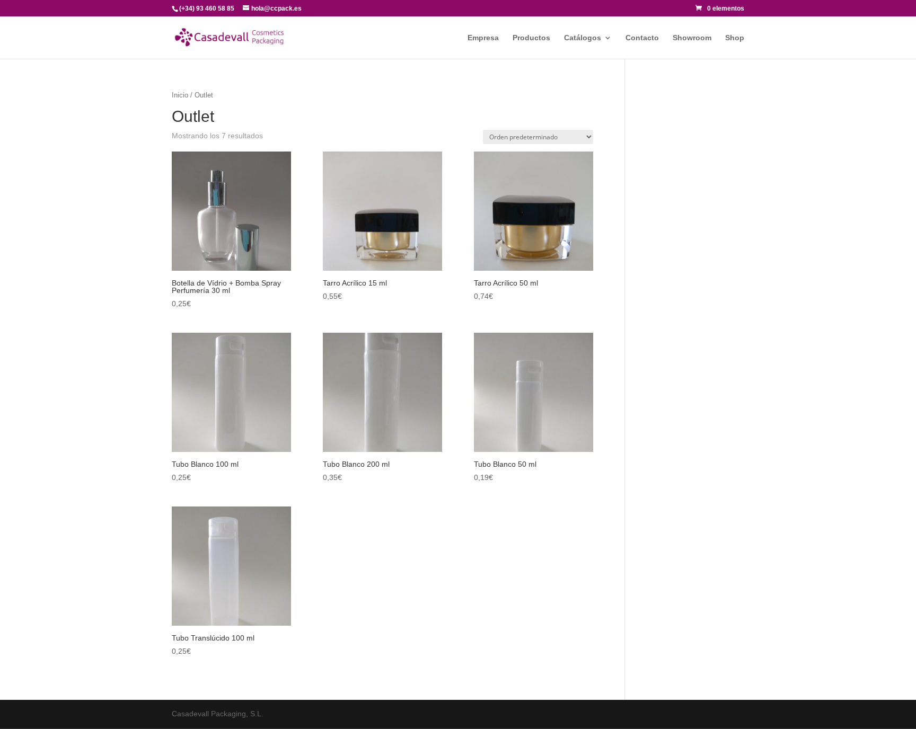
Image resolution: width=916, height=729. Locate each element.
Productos (531, 38)
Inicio (180, 95)
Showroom (692, 38)
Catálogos (582, 38)
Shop (734, 38)
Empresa (483, 38)
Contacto (642, 38)
